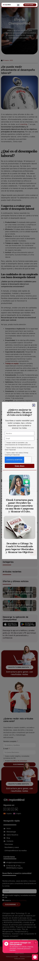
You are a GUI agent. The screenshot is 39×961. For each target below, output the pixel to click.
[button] (18, 5)
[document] (19, 480)
